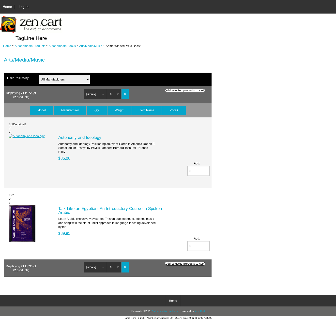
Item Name (147, 110)
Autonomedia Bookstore (165, 311)
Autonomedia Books (62, 46)
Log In (24, 7)
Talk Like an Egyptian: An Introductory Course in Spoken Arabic (110, 210)
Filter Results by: (18, 78)
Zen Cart (200, 311)
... (103, 94)
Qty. (96, 110)
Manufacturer (70, 110)
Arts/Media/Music (90, 46)
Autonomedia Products (30, 46)
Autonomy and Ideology (79, 137)
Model (41, 110)
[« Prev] (91, 94)
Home (7, 7)
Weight (119, 110)
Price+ (174, 110)
